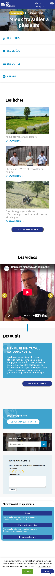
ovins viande (16, 13)
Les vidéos (13, 50)
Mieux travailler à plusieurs (21, 136)
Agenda (11, 76)
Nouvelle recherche (19, 438)
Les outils (13, 63)
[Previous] (4, 295)
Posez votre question (27, 525)
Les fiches (13, 38)
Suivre (27, 513)
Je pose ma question (21, 422)
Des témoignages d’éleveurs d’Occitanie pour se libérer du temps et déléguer (26, 214)
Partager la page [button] (28, 537)
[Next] (50, 295)
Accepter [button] (27, 571)
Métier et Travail (36, 13)
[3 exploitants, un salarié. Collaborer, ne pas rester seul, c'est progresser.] (27, 292)
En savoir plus (13, 141)
